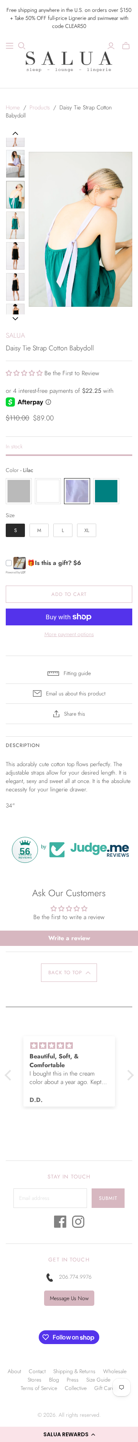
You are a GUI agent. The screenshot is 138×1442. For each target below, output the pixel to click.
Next (15, 318)
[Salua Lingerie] (69, 60)
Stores (34, 1379)
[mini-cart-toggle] (126, 46)
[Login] (111, 46)
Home (13, 107)
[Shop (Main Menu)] (9, 46)
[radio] (19, 491)
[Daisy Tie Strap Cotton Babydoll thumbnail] (15, 163)
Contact (37, 1371)
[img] (81, 1045)
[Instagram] (78, 1224)
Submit (108, 1198)
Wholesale (115, 1371)
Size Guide (98, 1379)
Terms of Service (39, 1388)
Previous (15, 133)
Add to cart (69, 594)
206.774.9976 (75, 1277)
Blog (54, 1379)
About (14, 1371)
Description (23, 745)
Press (73, 1379)
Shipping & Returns (74, 1371)
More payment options (69, 634)
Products (40, 107)
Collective (76, 1388)
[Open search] (22, 46)
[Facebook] (60, 1224)
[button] (69, 1434)
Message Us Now (69, 1298)
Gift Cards (105, 1388)
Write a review (69, 938)
